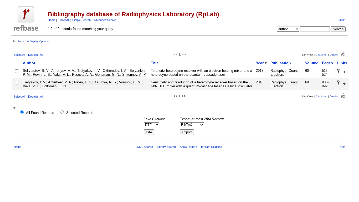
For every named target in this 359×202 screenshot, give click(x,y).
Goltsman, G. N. (107, 75)
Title (155, 63)
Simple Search (81, 20)
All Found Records (40, 113)
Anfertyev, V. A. (63, 71)
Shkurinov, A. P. (134, 75)
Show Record (188, 146)
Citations (321, 54)
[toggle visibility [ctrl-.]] (15, 108)
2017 (259, 71)
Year (260, 63)
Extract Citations (211, 146)
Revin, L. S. (42, 75)
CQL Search (145, 146)
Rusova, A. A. (82, 75)
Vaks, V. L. (61, 75)
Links (342, 63)
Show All (64, 20)
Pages (327, 63)
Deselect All (35, 54)
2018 (259, 82)
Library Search (166, 146)
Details (334, 54)
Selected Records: (80, 113)
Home (51, 20)
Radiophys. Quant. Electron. (284, 73)
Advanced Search (105, 20)
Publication (280, 63)
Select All (19, 54)
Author (29, 63)
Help (342, 146)
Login (342, 19)
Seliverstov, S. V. (36, 71)
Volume (311, 63)
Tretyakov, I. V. (89, 71)
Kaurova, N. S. (105, 82)
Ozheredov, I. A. (115, 71)
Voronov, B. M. (130, 82)
